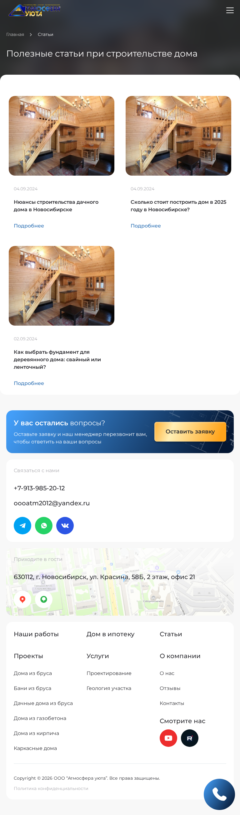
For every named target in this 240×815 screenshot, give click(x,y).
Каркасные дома (35, 748)
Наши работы (36, 634)
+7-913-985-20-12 (39, 488)
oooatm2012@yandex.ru (52, 503)
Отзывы (170, 688)
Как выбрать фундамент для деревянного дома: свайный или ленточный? (57, 359)
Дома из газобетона (40, 718)
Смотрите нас (182, 721)
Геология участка (109, 688)
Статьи (171, 634)
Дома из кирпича (36, 733)
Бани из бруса (32, 688)
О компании (180, 656)
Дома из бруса (33, 673)
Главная (15, 34)
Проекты (28, 656)
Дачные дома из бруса (43, 703)
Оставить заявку (190, 431)
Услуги (98, 656)
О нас (167, 673)
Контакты (172, 703)
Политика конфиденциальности (51, 788)
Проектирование (109, 673)
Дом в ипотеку (110, 634)
